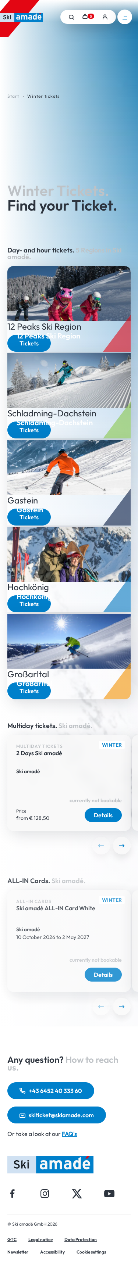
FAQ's (69, 1133)
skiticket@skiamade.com (61, 1115)
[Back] (101, 845)
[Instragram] (45, 1193)
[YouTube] (109, 1193)
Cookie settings (91, 1252)
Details (103, 815)
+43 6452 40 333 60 (55, 1090)
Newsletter (17, 1252)
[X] (77, 1193)
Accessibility (52, 1252)
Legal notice (40, 1239)
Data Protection (80, 1239)
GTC (12, 1239)
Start (13, 96)
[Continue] (122, 845)
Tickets (29, 343)
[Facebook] (12, 1193)
